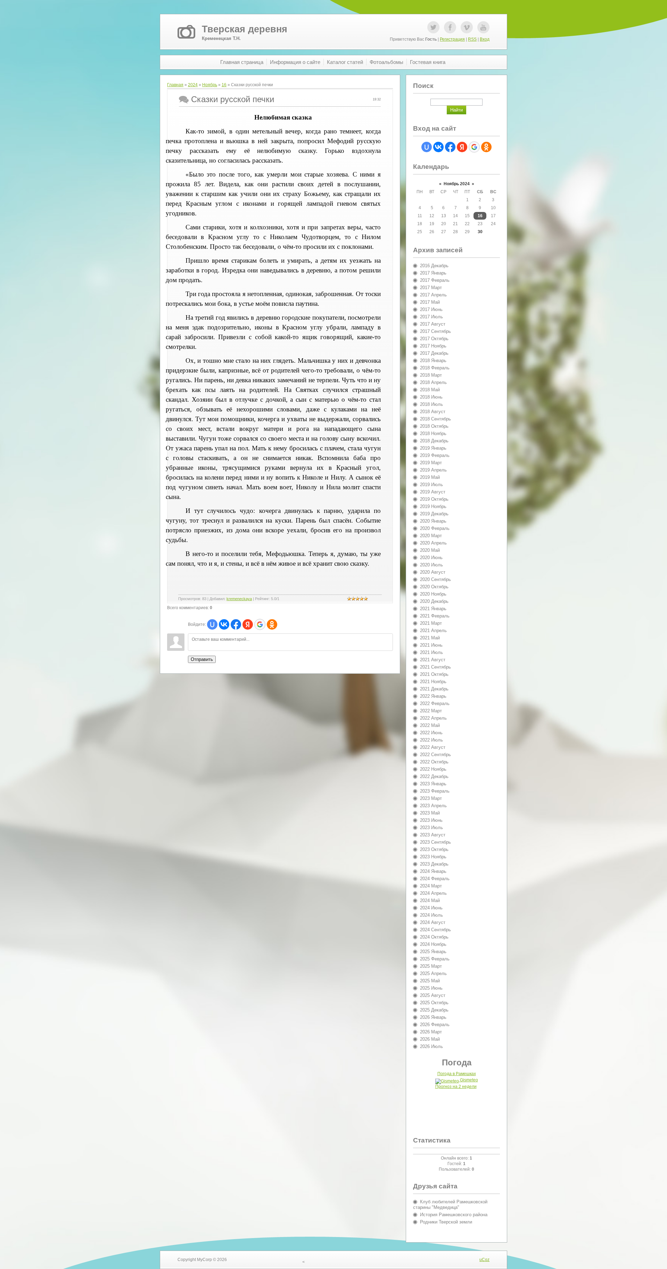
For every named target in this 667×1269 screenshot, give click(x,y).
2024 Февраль (435, 878)
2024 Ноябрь (433, 944)
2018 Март (431, 375)
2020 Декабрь (434, 601)
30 (480, 231)
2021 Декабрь (434, 688)
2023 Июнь (431, 820)
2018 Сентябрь (435, 418)
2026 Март (431, 1031)
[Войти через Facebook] (236, 624)
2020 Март (431, 535)
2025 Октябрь (434, 1002)
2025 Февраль (435, 958)
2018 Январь (433, 360)
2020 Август (432, 572)
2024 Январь (433, 871)
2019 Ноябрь (433, 506)
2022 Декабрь (434, 776)
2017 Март (431, 287)
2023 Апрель (433, 805)
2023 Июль (431, 827)
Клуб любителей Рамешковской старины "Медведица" (450, 1204)
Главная (175, 84)
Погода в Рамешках (456, 1073)
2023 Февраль (435, 791)
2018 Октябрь (434, 426)
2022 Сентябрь (435, 754)
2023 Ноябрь (433, 856)
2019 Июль (431, 484)
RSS (472, 39)
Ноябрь (209, 84)
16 (224, 84)
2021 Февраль (435, 616)
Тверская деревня (244, 29)
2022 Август (432, 747)
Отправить (202, 659)
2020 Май (430, 550)
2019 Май (430, 477)
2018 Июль (431, 404)
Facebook (450, 27)
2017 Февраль (435, 280)
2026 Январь (433, 1017)
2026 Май (430, 1039)
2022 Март (431, 710)
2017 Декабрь (434, 353)
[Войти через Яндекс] (247, 624)
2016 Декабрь (434, 265)
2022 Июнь (431, 732)
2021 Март (431, 623)
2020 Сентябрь (435, 579)
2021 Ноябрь (433, 681)
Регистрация (452, 39)
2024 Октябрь (434, 937)
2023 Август (432, 834)
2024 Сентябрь (435, 929)
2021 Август (432, 659)
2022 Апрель (433, 718)
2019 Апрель (433, 470)
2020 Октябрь (434, 586)
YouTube (483, 27)
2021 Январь (433, 608)
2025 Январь (433, 951)
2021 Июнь (431, 645)
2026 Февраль (435, 1024)
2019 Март (431, 462)
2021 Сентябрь (435, 667)
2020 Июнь (431, 557)
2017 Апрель (433, 294)
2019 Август (432, 491)
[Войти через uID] (212, 624)
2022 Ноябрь (433, 769)
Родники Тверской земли (446, 1222)
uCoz (484, 1259)
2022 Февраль (435, 703)
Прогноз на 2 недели (456, 1086)
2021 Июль (431, 652)
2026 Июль (431, 1046)
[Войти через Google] (259, 624)
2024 (193, 84)
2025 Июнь (431, 988)
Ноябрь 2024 (457, 183)
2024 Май (430, 900)
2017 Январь (433, 273)
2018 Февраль (435, 367)
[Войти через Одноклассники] (272, 624)
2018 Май (430, 389)
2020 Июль (431, 564)
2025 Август (432, 995)
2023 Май (430, 813)
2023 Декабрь (434, 864)
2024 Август (432, 922)
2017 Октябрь (434, 338)
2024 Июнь (431, 907)
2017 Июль (431, 316)
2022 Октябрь (434, 761)
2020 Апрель (433, 543)
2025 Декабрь (434, 1010)
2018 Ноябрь (433, 433)
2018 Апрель (433, 382)
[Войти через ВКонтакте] (224, 624)
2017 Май (430, 302)
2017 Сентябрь (435, 331)
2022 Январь (433, 696)
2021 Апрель (433, 630)
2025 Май (430, 980)
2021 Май (430, 637)
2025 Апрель (433, 973)
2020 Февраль (435, 528)
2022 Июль (431, 740)
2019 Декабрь (434, 513)
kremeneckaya (239, 599)
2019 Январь (433, 448)
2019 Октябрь (434, 499)
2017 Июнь (431, 309)
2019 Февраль (435, 455)
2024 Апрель (433, 893)
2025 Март (431, 966)
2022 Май (430, 725)
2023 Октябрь (434, 849)
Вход (484, 39)
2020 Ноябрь (433, 594)
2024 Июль (431, 915)
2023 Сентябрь (435, 842)
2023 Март (431, 798)
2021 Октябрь (434, 674)
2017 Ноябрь (433, 346)
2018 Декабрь (434, 440)
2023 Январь (433, 783)
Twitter (433, 27)
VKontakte (467, 27)
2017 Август (432, 324)
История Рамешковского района (453, 1214)
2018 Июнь (431, 397)
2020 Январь (433, 521)
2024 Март (431, 886)
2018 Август (432, 411)
